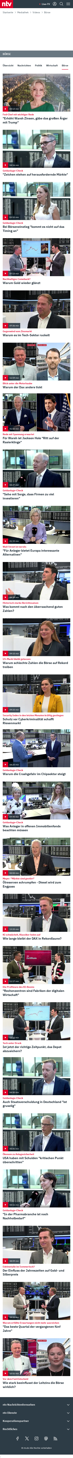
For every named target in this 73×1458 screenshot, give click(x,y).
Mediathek (23, 12)
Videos (36, 12)
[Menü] (68, 4)
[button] (36, 1405)
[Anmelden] (55, 4)
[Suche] (61, 4)
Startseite (8, 12)
